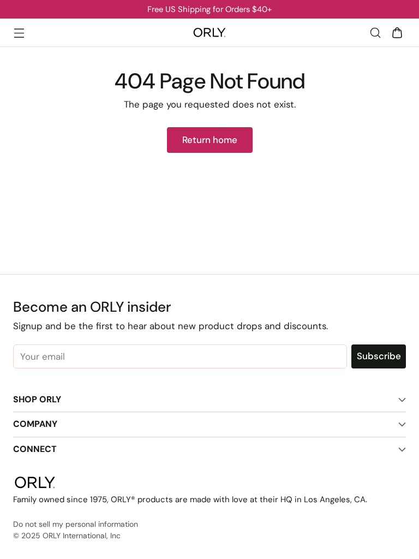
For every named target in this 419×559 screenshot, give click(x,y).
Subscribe (379, 356)
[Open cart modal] (397, 32)
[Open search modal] (375, 32)
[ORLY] (209, 32)
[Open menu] (19, 32)
